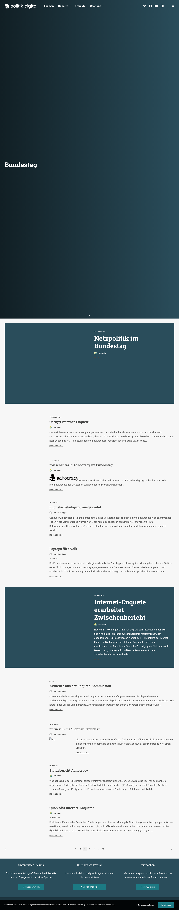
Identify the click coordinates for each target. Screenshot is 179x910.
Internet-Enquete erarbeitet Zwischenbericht (120, 609)
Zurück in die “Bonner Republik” (74, 729)
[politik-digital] (21, 6)
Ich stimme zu (166, 905)
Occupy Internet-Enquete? (69, 422)
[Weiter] (170, 850)
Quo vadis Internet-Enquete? (71, 808)
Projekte (80, 6)
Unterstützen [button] (32, 887)
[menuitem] (49, 6)
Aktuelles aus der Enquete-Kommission (80, 686)
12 (103, 849)
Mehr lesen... (56, 446)
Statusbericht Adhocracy (68, 770)
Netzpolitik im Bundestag (116, 342)
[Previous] (8, 850)
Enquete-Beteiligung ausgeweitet (75, 507)
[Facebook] (151, 6)
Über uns (95, 6)
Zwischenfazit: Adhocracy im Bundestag (81, 465)
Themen (49, 6)
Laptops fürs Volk (63, 549)
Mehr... (97, 358)
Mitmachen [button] (149, 887)
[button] (173, 6)
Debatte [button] (63, 6)
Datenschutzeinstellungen (145, 905)
